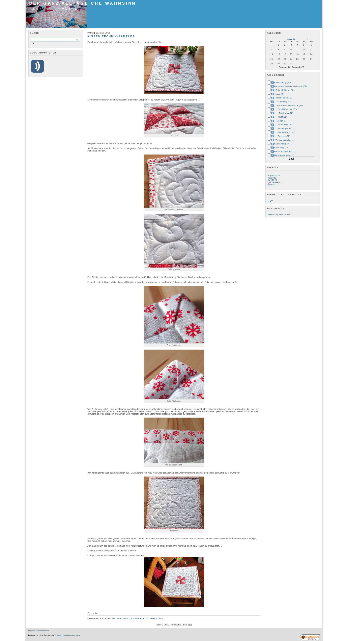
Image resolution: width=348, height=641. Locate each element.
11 (297, 49)
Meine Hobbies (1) (284, 98)
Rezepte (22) (284, 136)
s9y (40, 635)
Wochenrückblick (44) (285, 140)
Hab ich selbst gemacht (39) (290, 105)
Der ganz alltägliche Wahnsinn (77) (290, 86)
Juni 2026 (272, 180)
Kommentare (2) (140, 618)
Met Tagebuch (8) (286, 132)
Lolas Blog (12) (281, 147)
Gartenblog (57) (284, 101)
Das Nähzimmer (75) (287, 109)
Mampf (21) (282, 121)
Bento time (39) (285, 124)
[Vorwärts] (308, 39)
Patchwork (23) (286, 113)
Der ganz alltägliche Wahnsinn (82, 3)
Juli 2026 (272, 178)
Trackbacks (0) (156, 618)
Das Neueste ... (275, 182)
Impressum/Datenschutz (38, 630)
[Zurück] (274, 39)
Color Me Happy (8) (284, 90)
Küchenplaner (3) (286, 128)
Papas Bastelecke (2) (284, 151)
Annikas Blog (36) (282, 82)
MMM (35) (282, 117)
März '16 (291, 39)
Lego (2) (279, 94)
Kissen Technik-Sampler (111, 36)
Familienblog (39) (282, 144)
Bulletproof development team (67, 635)
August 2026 (274, 176)
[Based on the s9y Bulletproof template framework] (310, 639)
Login (270, 200)
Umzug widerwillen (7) (284, 155)
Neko (106, 618)
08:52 (128, 618)
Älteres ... (272, 184)
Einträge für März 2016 (57, 8)
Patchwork (116, 618)
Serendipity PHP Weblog (279, 214)
